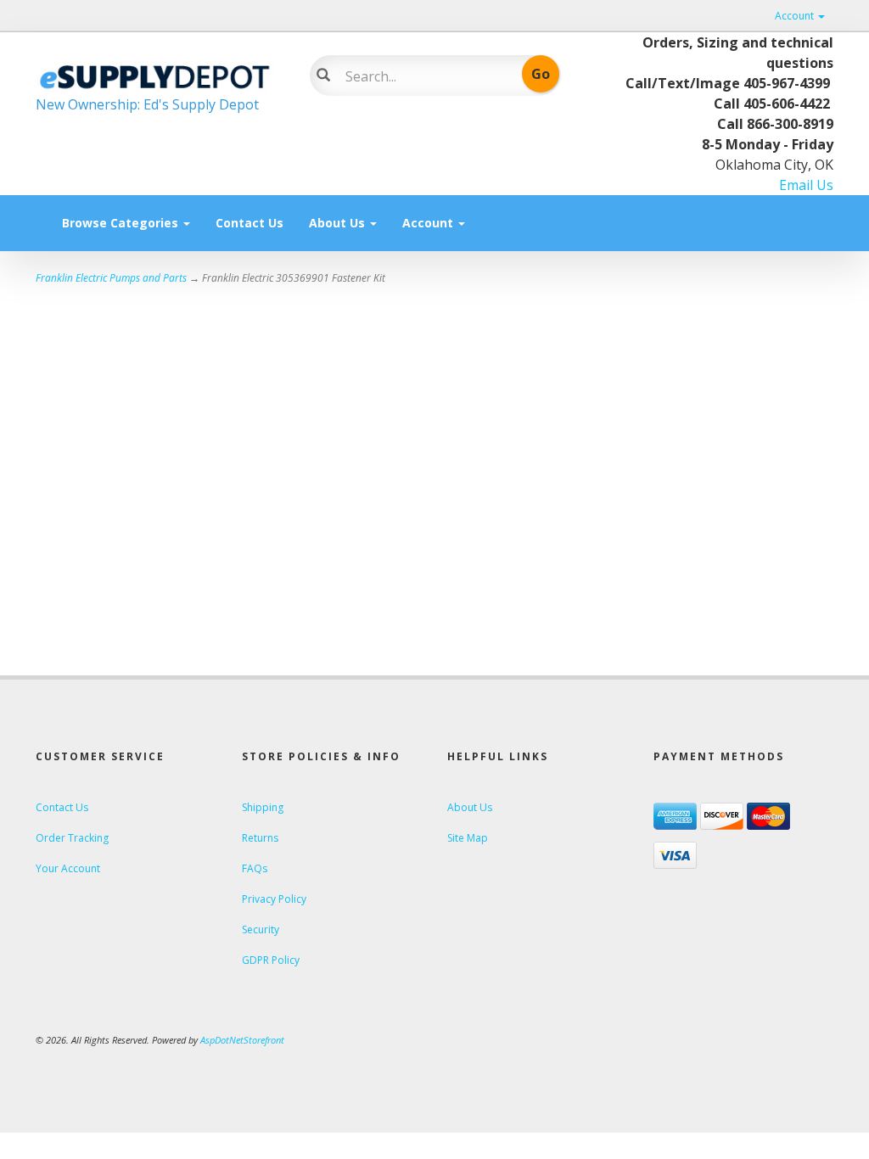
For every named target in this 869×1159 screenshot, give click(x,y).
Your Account (68, 868)
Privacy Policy (274, 899)
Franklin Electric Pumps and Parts (111, 278)
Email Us (806, 185)
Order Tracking (72, 838)
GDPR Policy (271, 960)
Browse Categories (122, 223)
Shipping (262, 807)
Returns (260, 838)
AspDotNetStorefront (242, 1039)
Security (260, 929)
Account (795, 15)
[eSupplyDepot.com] (160, 74)
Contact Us (249, 223)
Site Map (467, 838)
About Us (338, 223)
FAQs (254, 868)
